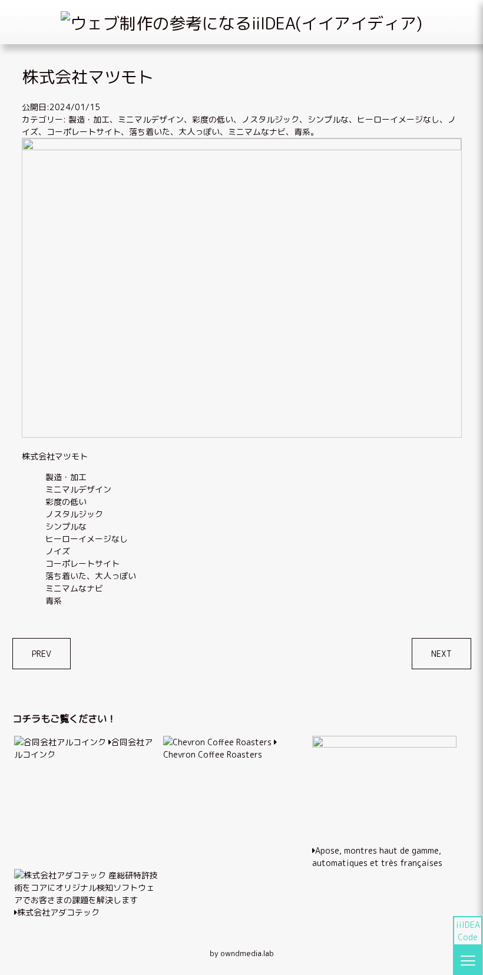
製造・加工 (89, 119)
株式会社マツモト (55, 456)
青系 (302, 131)
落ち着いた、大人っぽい (174, 131)
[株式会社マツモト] (242, 147)
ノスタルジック (270, 119)
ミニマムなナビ (257, 131)
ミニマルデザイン (151, 119)
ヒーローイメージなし (398, 119)
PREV (41, 653)
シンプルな (328, 119)
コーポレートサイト (84, 131)
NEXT (441, 653)
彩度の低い (212, 119)
